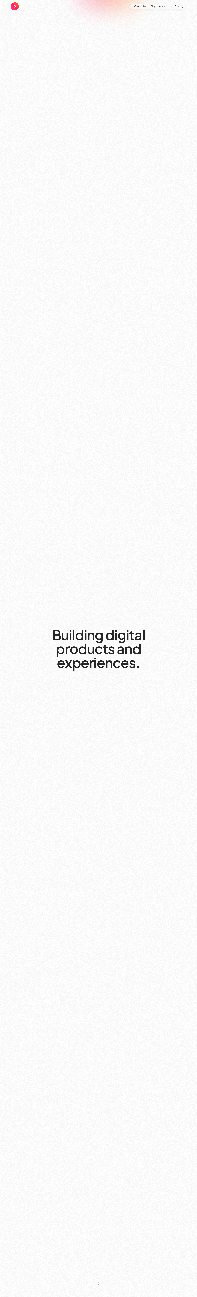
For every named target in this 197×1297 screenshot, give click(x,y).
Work (136, 6)
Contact (163, 6)
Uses (144, 6)
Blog (153, 6)
